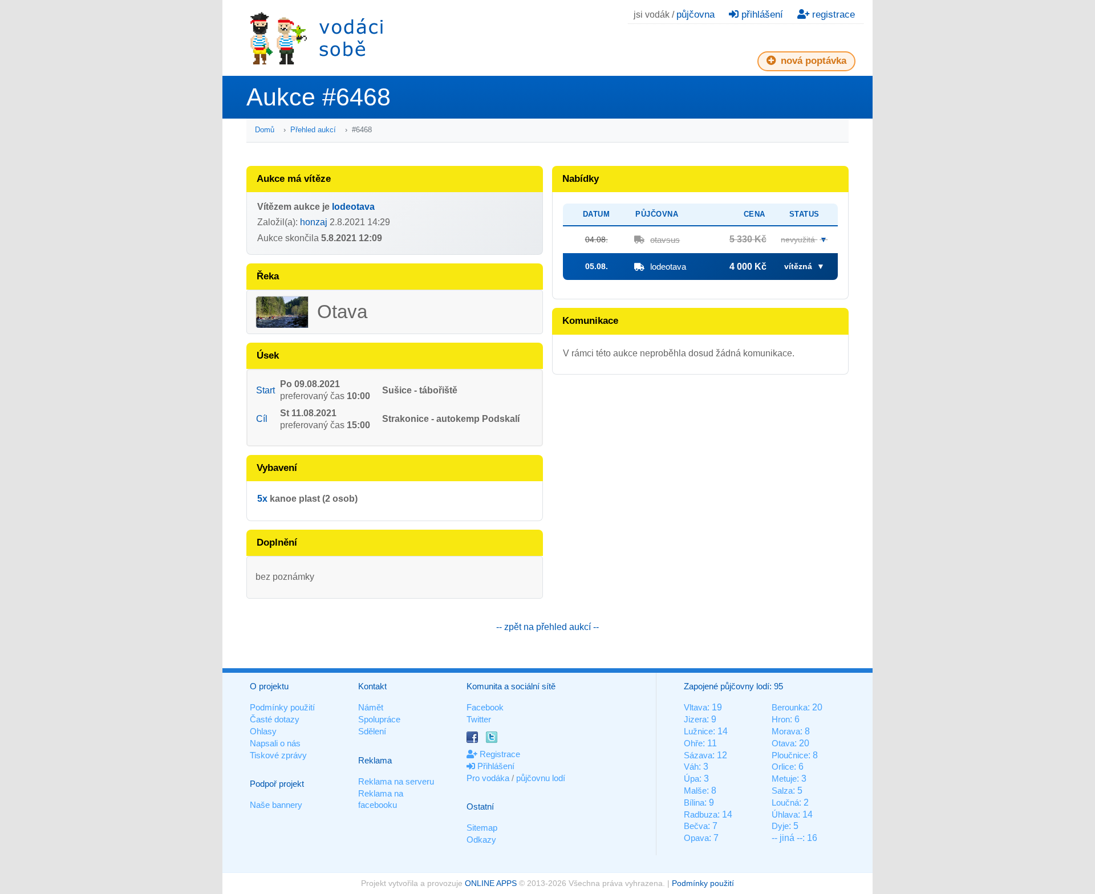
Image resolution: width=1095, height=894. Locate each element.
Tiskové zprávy (278, 755)
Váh (691, 766)
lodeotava (353, 207)
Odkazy (481, 839)
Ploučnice (790, 755)
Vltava (695, 707)
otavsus (665, 240)
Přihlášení (494, 766)
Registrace (498, 754)
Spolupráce (379, 719)
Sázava (698, 755)
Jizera (695, 719)
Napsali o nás (275, 743)
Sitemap (482, 827)
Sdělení (372, 731)
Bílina (694, 802)
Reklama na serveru (396, 781)
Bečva (696, 826)
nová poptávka (812, 60)
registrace (832, 14)
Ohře (693, 743)
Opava (696, 838)
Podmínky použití (282, 707)
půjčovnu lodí (540, 778)
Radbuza (700, 814)
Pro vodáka (488, 778)
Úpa (691, 778)
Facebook (485, 707)
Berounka (790, 707)
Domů (264, 129)
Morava (786, 731)
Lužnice (698, 731)
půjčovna (695, 14)
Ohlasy (263, 731)
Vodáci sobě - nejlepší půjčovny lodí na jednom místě (316, 38)
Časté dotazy (274, 719)
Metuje (784, 778)
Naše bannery (276, 805)
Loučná (785, 802)
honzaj (313, 222)
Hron (781, 719)
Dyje (780, 826)
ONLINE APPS (491, 883)
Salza (782, 790)
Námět (370, 707)
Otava (783, 743)
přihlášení (761, 14)
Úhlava (785, 814)
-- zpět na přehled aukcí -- (547, 627)
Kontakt (372, 686)
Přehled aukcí (313, 129)
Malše (695, 790)
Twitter (479, 719)
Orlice (783, 766)
